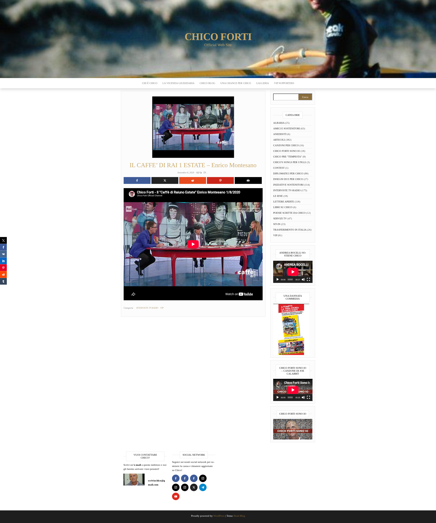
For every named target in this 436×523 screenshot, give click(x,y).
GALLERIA (262, 83)
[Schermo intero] (308, 279)
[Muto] (303, 279)
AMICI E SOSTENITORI (286, 128)
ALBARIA (278, 123)
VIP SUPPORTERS (284, 83)
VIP (162, 308)
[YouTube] (176, 496)
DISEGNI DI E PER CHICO (288, 179)
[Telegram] (203, 487)
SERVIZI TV (280, 218)
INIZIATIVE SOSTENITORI (288, 184)
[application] (293, 272)
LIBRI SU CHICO (282, 207)
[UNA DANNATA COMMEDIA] (291, 329)
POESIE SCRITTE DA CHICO (289, 212)
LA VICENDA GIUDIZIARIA (178, 83)
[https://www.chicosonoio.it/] (293, 429)
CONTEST (279, 167)
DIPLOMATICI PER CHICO (288, 173)
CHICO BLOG (207, 83)
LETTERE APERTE (283, 201)
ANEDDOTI (279, 134)
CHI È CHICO (149, 83)
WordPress (219, 515)
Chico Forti (218, 36)
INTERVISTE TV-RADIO (147, 308)
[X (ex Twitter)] (194, 487)
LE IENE (278, 196)
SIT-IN (276, 224)
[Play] (277, 279)
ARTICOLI (279, 139)
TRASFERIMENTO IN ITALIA (289, 229)
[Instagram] (203, 478)
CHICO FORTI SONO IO (286, 151)
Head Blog (239, 515)
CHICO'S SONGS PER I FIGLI (289, 162)
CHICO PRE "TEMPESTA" (287, 156)
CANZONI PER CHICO (286, 145)
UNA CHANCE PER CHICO (235, 83)
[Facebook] (176, 478)
